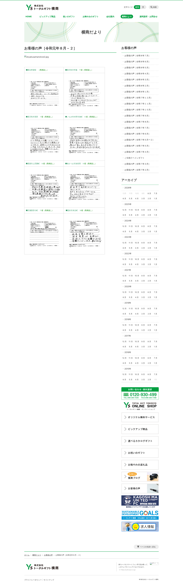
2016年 (127, 352)
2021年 (127, 270)
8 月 (149, 193)
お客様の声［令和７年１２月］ (138, 97)
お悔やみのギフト (91, 16)
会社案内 (110, 16)
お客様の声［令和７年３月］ (137, 164)
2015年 (127, 368)
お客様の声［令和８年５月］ (137, 67)
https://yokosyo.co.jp (128, 570)
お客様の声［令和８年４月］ (137, 73)
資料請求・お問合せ (148, 16)
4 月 (137, 198)
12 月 (124, 210)
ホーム (27, 555)
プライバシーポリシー (33, 580)
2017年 (127, 336)
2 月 (149, 198)
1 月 (155, 198)
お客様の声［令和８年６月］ (137, 61)
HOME (29, 16)
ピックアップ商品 (47, 16)
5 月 (130, 198)
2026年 (127, 187)
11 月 (131, 210)
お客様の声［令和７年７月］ (137, 127)
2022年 (127, 253)
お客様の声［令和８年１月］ (137, 91)
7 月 (155, 193)
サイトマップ (49, 580)
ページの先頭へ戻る (148, 547)
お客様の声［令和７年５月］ (137, 145)
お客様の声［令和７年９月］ (137, 115)
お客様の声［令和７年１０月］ (138, 109)
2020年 (127, 286)
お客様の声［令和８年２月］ (137, 85)
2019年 (127, 303)
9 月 (143, 210)
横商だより (127, 16)
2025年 (127, 204)
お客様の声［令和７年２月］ (137, 170)
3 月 (143, 198)
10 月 (137, 210)
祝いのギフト (69, 16)
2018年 (127, 319)
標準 (137, 7)
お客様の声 (129, 48)
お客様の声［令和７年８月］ (137, 121)
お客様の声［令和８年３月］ (137, 79)
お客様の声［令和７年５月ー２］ (139, 139)
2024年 (127, 220)
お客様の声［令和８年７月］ (137, 55)
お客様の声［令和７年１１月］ (138, 103)
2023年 (127, 237)
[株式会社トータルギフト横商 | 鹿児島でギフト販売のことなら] (42, 7)
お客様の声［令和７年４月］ (137, 152)
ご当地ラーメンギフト (134, 158)
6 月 (124, 198)
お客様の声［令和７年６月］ (137, 133)
